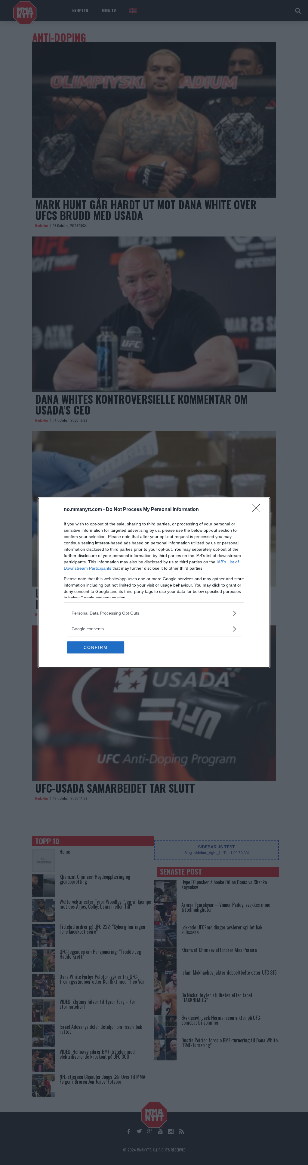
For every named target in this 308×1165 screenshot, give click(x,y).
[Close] (258, 509)
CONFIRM (96, 647)
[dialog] (154, 582)
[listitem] (154, 613)
